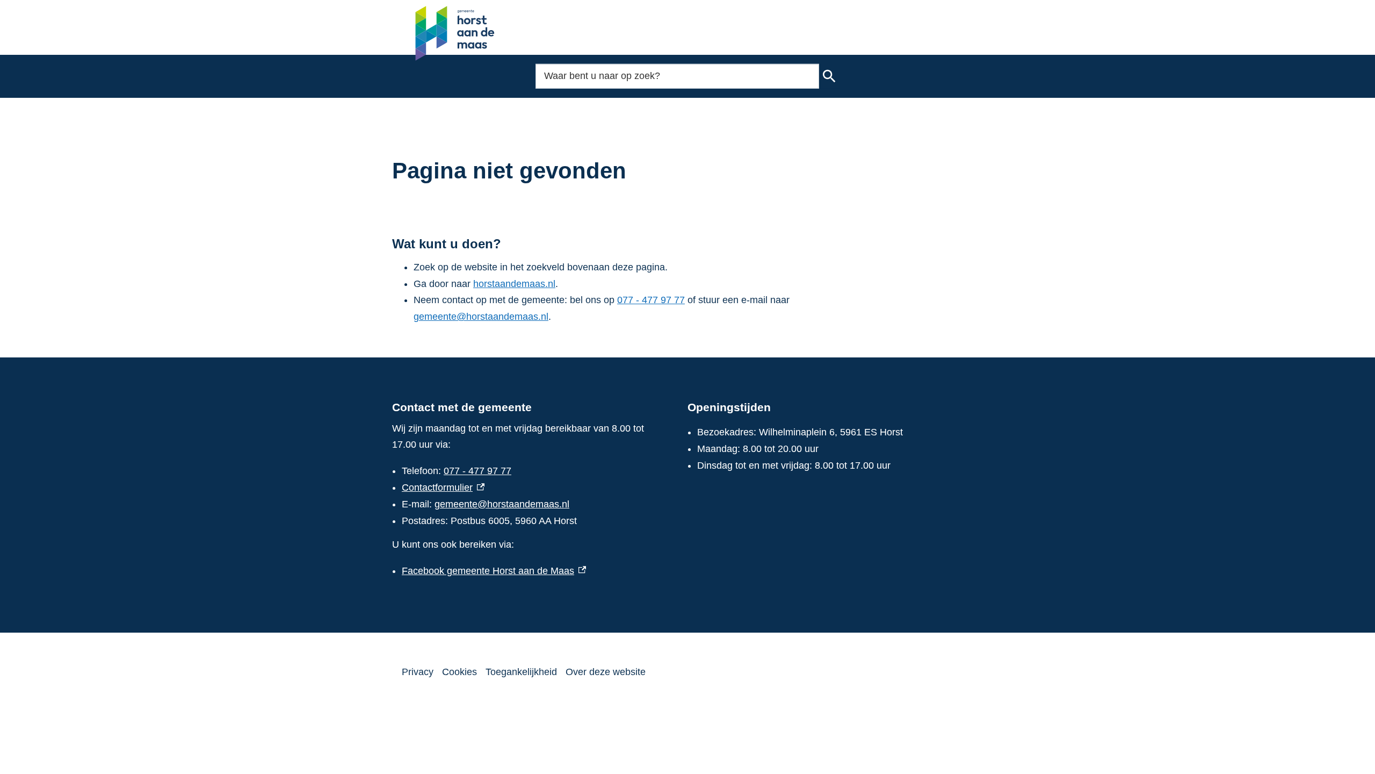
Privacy (417, 671)
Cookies (459, 671)
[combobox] (677, 76)
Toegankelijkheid (521, 671)
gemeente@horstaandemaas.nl (481, 316)
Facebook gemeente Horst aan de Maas (494, 570)
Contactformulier (443, 487)
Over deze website (606, 671)
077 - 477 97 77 (651, 300)
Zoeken (829, 76)
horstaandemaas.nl (514, 283)
